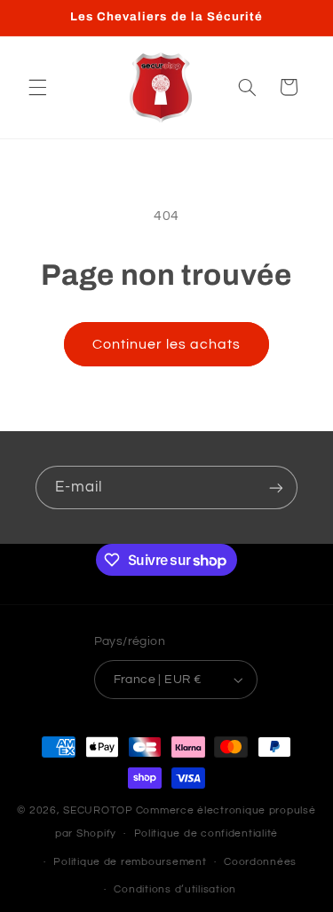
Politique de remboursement (129, 862)
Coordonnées (260, 862)
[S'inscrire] (276, 487)
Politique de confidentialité (206, 833)
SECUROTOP (98, 810)
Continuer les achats (167, 344)
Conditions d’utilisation (175, 889)
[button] (37, 87)
